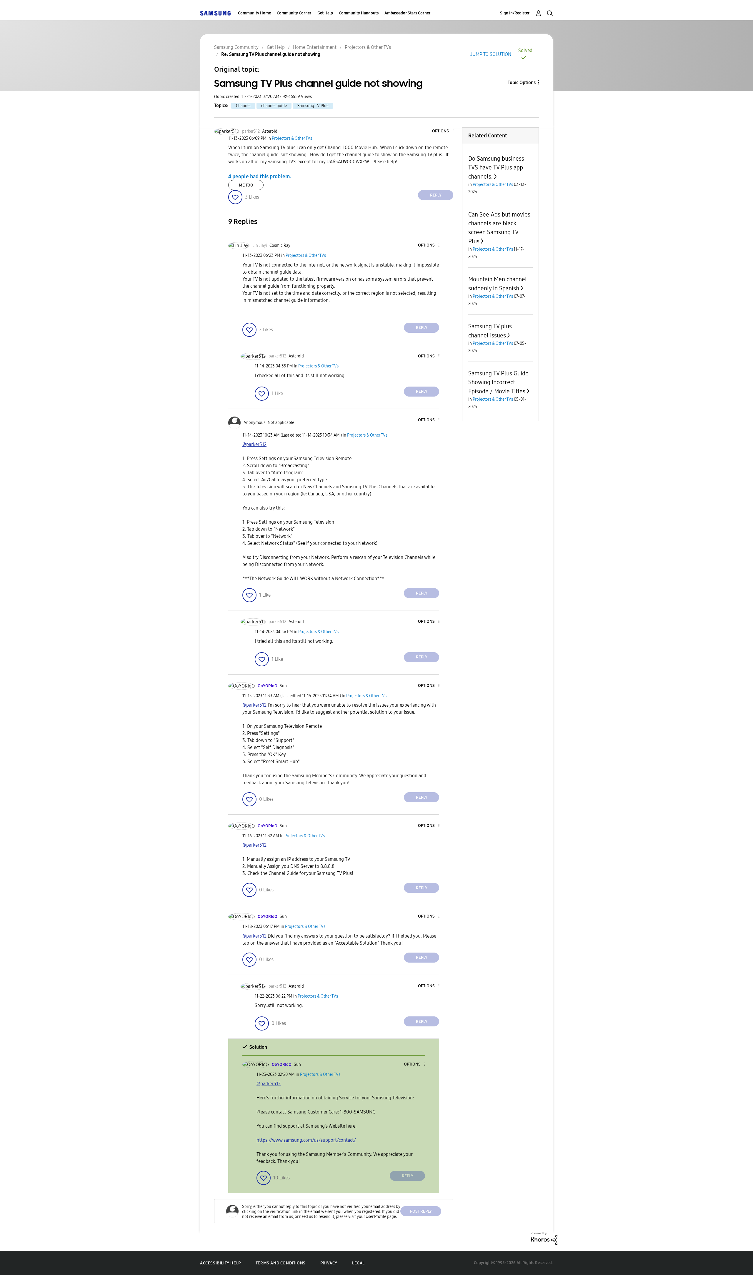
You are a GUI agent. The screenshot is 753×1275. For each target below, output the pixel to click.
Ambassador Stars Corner (407, 13)
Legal (358, 1263)
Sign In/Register (515, 13)
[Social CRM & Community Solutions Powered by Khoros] (544, 1238)
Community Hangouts (359, 13)
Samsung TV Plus (312, 105)
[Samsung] (215, 13)
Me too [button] (246, 185)
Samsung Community (236, 47)
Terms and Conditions (281, 1263)
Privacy (328, 1263)
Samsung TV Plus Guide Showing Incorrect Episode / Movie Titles (498, 382)
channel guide (274, 105)
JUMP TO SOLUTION (490, 54)
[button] (443, 131)
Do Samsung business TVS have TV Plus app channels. (496, 167)
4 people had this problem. (259, 176)
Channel (243, 105)
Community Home (254, 13)
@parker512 (254, 444)
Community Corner (294, 13)
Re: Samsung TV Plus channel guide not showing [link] (270, 54)
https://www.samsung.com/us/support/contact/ (306, 1140)
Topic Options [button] (522, 82)
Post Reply (421, 1211)
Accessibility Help (220, 1263)
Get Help (325, 13)
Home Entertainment (314, 47)
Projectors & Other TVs (368, 47)
